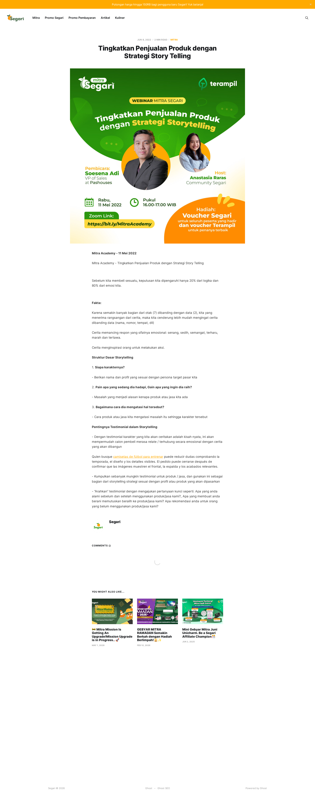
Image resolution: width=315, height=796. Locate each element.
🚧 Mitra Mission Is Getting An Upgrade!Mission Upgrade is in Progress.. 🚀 (112, 635)
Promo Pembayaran (82, 18)
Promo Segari (54, 18)
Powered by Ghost (256, 788)
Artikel (105, 18)
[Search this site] (307, 18)
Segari (114, 522)
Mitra (36, 18)
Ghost (148, 788)
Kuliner (120, 18)
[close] (311, 4)
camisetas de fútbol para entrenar (138, 456)
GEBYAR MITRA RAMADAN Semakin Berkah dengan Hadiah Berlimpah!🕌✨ (154, 635)
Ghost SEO (164, 788)
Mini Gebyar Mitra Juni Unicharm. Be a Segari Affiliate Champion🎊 (199, 633)
